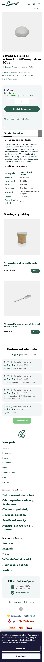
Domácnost (7, 453)
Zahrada (5, 448)
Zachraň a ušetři (8, 472)
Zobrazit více (22, 420)
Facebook (30, 602)
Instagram (17, 602)
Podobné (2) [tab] (20, 133)
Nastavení (21, 649)
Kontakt (7, 543)
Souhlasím (21, 656)
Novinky (5, 482)
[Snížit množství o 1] (9, 101)
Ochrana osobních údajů (18, 495)
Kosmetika (6, 463)
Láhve (4, 467)
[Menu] (2, 4)
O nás (6, 554)
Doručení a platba (14, 515)
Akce (4, 477)
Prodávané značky (14, 520)
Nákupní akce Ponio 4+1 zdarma (17, 527)
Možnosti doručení (11, 119)
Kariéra (7, 570)
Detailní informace (9, 79)
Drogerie (5, 458)
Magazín (7, 548)
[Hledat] (29, 3)
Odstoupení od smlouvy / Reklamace (18, 502)
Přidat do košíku (22, 109)
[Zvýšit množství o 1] (34, 101)
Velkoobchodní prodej (16, 559)
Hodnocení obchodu (22, 349)
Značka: (12, 67)
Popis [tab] (7, 133)
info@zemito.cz (22, 593)
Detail (35, 271)
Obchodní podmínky (15, 509)
